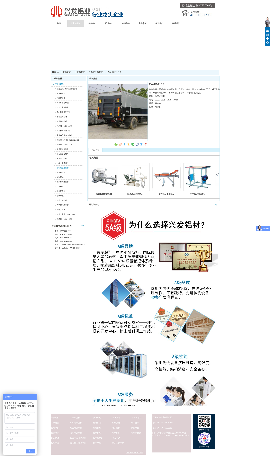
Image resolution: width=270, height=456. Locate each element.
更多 (83, 226)
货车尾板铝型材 (96, 72)
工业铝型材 (66, 72)
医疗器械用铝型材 (104, 194)
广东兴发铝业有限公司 (62, 226)
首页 (54, 72)
